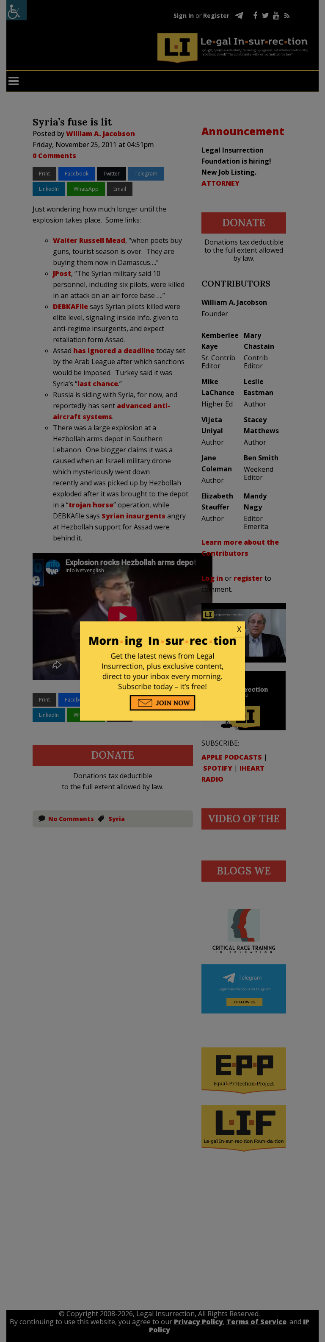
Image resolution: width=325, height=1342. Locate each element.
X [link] (239, 629)
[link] (162, 629)
